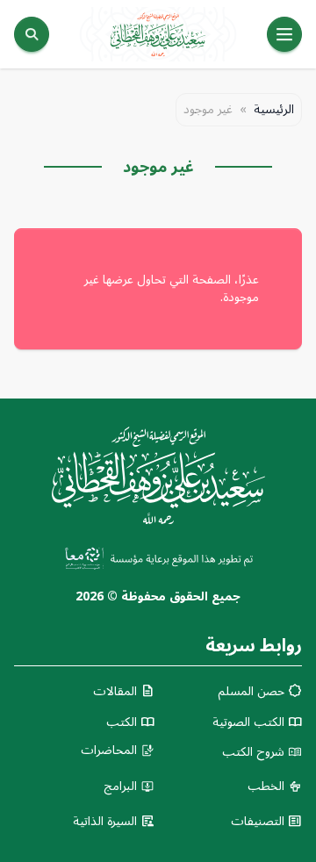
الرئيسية (274, 110)
